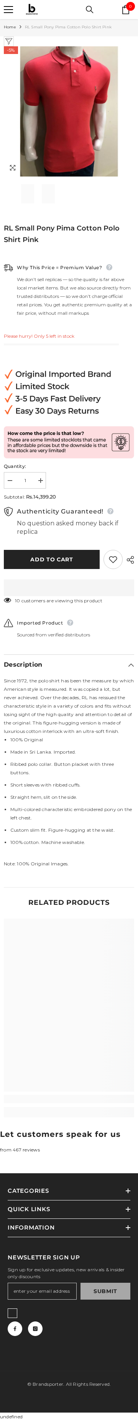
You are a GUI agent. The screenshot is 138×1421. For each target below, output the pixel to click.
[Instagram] (35, 1328)
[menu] (8, 9)
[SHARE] (128, 560)
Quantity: (15, 466)
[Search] (89, 9)
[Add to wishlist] (113, 559)
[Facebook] (15, 1328)
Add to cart (53, 559)
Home (10, 27)
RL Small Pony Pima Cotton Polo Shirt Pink (62, 234)
